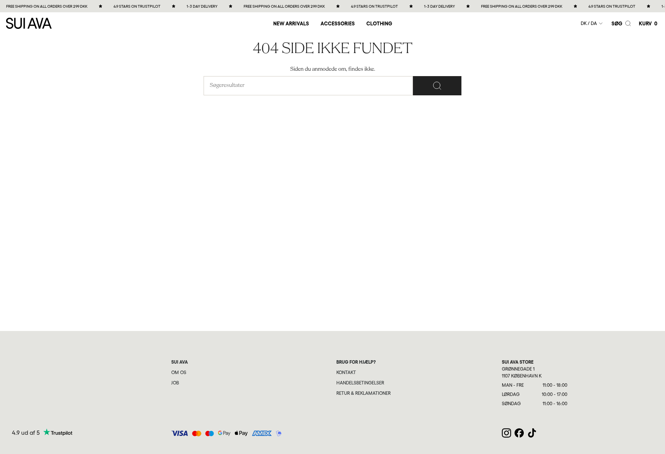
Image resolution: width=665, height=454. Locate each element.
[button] (338, 23)
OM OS (178, 372)
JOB (175, 383)
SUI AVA (179, 362)
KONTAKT (346, 372)
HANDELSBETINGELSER (360, 383)
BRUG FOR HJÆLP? (356, 362)
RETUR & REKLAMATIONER (363, 393)
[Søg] (437, 85)
